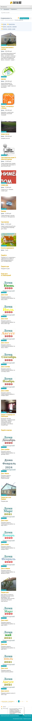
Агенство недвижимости (7, 248)
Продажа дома (5, 592)
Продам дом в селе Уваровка (6, 498)
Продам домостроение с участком (7, 48)
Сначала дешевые (9, 20)
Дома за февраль (5, 568)
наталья (4, 141)
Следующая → (11, 701)
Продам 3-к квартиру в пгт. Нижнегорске (8, 415)
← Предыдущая (4, 701)
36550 (4, 63)
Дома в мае (4, 644)
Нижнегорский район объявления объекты (10, 715)
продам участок (5, 134)
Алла (4, 232)
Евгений (4, 118)
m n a (4, 90)
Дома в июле (4, 319)
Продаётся (4, 255)
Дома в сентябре (5, 367)
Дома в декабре (5, 449)
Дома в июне (4, 295)
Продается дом (5, 266)
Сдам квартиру (5, 222)
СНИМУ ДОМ (4, 185)
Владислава (5, 278)
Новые (2, 20)
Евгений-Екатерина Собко (8, 194)
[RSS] (18, 18)
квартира (3, 79)
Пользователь (6, 504)
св (13, 263)
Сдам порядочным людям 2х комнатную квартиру (8, 158)
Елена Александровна (7, 253)
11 (26, 701)
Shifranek (5, 272)
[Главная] (1, 9)
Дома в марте (4, 520)
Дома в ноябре (5, 391)
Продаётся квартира (6, 430)
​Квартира (3, 211)
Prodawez (5, 169)
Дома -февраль (5, 473)
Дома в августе (5, 343)
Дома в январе (5, 544)
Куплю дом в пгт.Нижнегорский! (6, 274)
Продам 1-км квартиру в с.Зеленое (7, 107)
